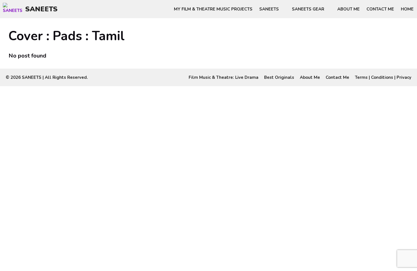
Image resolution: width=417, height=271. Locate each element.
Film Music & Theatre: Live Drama (223, 77)
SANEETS (41, 9)
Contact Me (380, 9)
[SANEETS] (14, 9)
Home (407, 9)
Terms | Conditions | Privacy (383, 77)
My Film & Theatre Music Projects (213, 9)
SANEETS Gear (308, 9)
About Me (348, 9)
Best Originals (279, 77)
